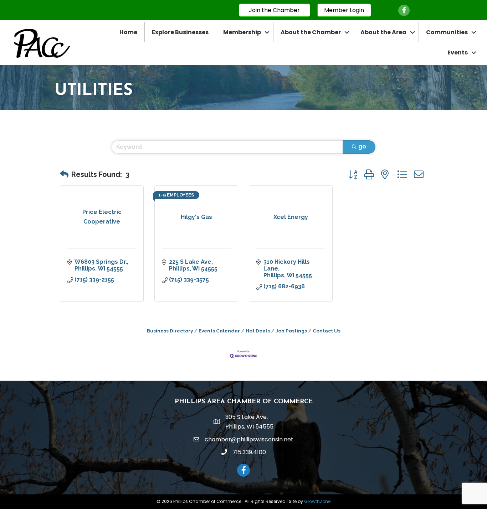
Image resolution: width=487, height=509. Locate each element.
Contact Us (326, 331)
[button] (64, 174)
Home (128, 32)
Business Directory (170, 331)
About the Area (383, 32)
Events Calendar (219, 331)
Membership (242, 32)
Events (457, 52)
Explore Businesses (180, 32)
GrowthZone (317, 501)
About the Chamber (311, 32)
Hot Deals (258, 331)
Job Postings (291, 331)
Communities (447, 32)
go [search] (362, 146)
